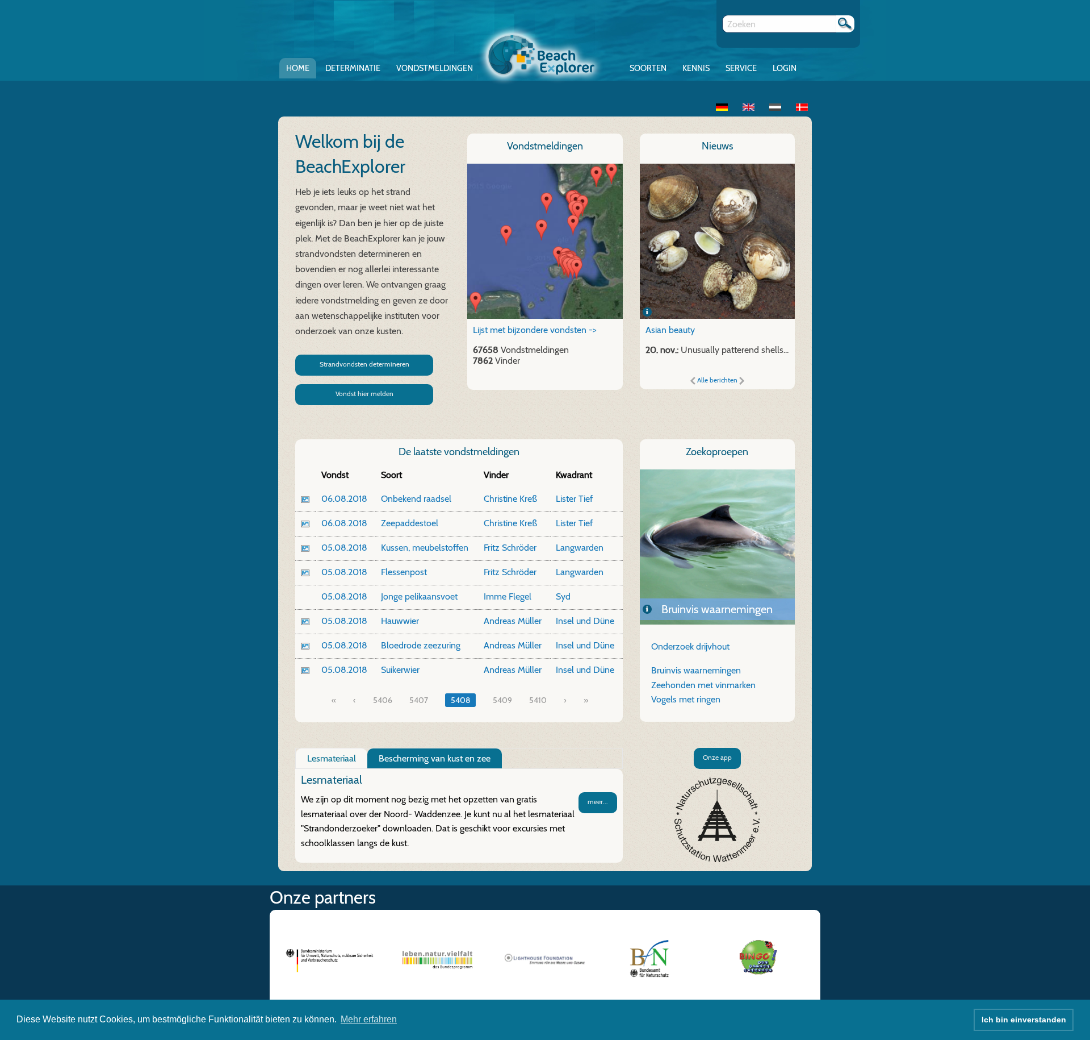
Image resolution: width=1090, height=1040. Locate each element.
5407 (418, 700)
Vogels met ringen (685, 699)
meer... (598, 801)
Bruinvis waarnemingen (696, 670)
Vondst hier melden (364, 393)
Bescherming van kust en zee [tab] (435, 758)
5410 (538, 700)
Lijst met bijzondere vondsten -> (535, 330)
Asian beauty (670, 330)
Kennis (696, 68)
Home (297, 68)
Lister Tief (574, 498)
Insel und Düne (585, 620)
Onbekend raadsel (416, 498)
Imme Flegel (507, 596)
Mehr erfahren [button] (369, 1019)
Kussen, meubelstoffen (424, 547)
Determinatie (352, 68)
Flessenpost (404, 572)
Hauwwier (400, 620)
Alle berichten (717, 380)
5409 (502, 700)
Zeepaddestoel (409, 523)
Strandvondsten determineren (364, 364)
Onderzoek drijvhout (690, 646)
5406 (382, 700)
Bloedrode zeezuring (420, 645)
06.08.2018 (344, 498)
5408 (460, 700)
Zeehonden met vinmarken (717, 609)
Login (784, 68)
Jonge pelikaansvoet (419, 596)
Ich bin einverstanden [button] (1024, 1019)
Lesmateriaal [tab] (331, 758)
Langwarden (579, 547)
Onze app (717, 757)
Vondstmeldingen (434, 68)
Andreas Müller (513, 620)
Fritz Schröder (510, 547)
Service (741, 68)
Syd (563, 596)
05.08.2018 (344, 547)
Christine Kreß (510, 498)
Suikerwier (400, 669)
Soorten (648, 68)
